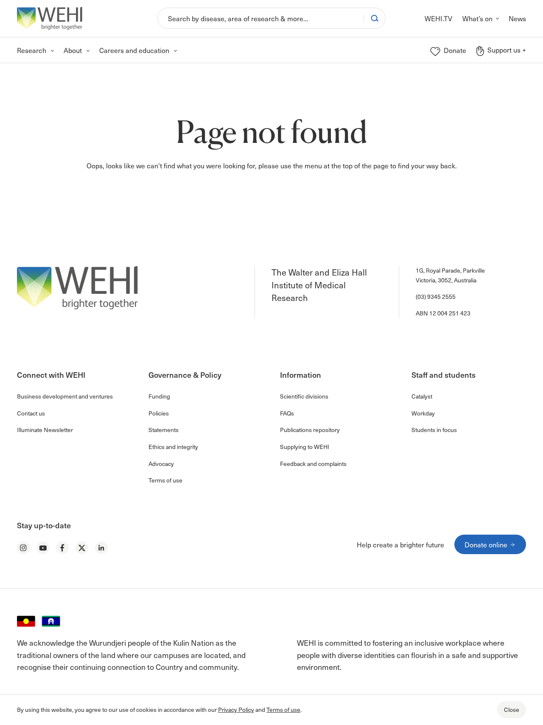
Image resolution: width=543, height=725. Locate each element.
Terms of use (283, 709)
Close (511, 709)
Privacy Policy (236, 709)
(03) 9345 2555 (436, 296)
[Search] (374, 18)
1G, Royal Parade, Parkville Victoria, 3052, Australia (450, 275)
